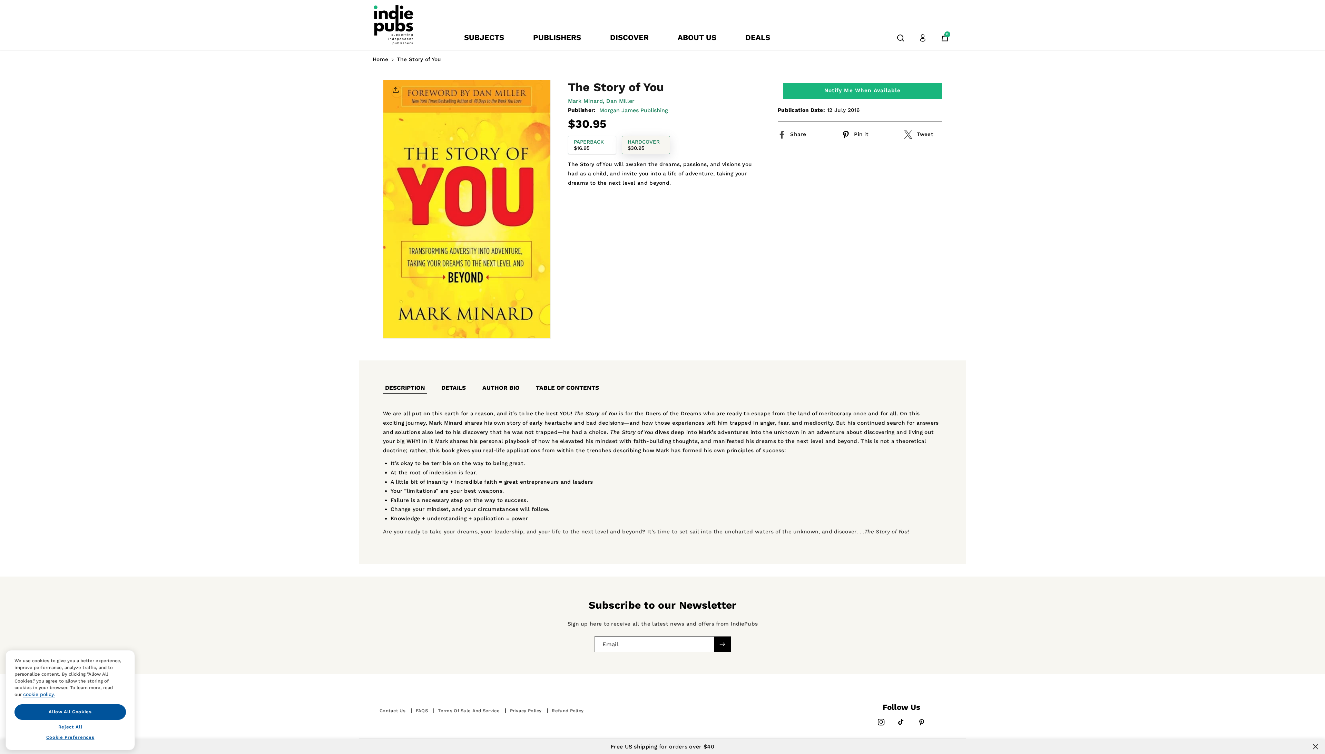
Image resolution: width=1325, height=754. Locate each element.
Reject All (70, 726)
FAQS (422, 710)
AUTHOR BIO (501, 387)
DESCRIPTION (405, 387)
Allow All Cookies (70, 711)
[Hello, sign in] (922, 38)
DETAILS (453, 387)
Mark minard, (586, 101)
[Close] (1315, 747)
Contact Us (392, 710)
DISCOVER (629, 37)
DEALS (757, 37)
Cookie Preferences (70, 737)
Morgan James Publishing (633, 110)
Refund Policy (567, 710)
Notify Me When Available (862, 90)
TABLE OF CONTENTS (567, 387)
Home (380, 59)
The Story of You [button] (419, 59)
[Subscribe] (722, 644)
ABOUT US (697, 37)
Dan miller (620, 101)
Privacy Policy (526, 710)
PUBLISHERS (557, 37)
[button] (900, 38)
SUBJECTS (484, 37)
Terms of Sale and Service (469, 710)
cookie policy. (39, 694)
